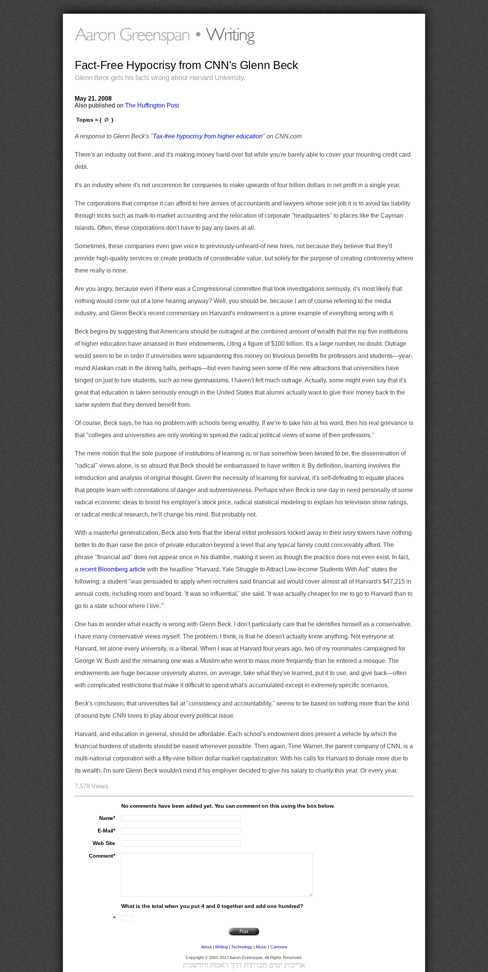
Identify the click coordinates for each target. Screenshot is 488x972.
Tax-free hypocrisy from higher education (208, 136)
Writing (221, 947)
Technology (241, 947)
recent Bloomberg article (113, 569)
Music (261, 947)
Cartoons (278, 947)
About (206, 947)
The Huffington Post (152, 105)
